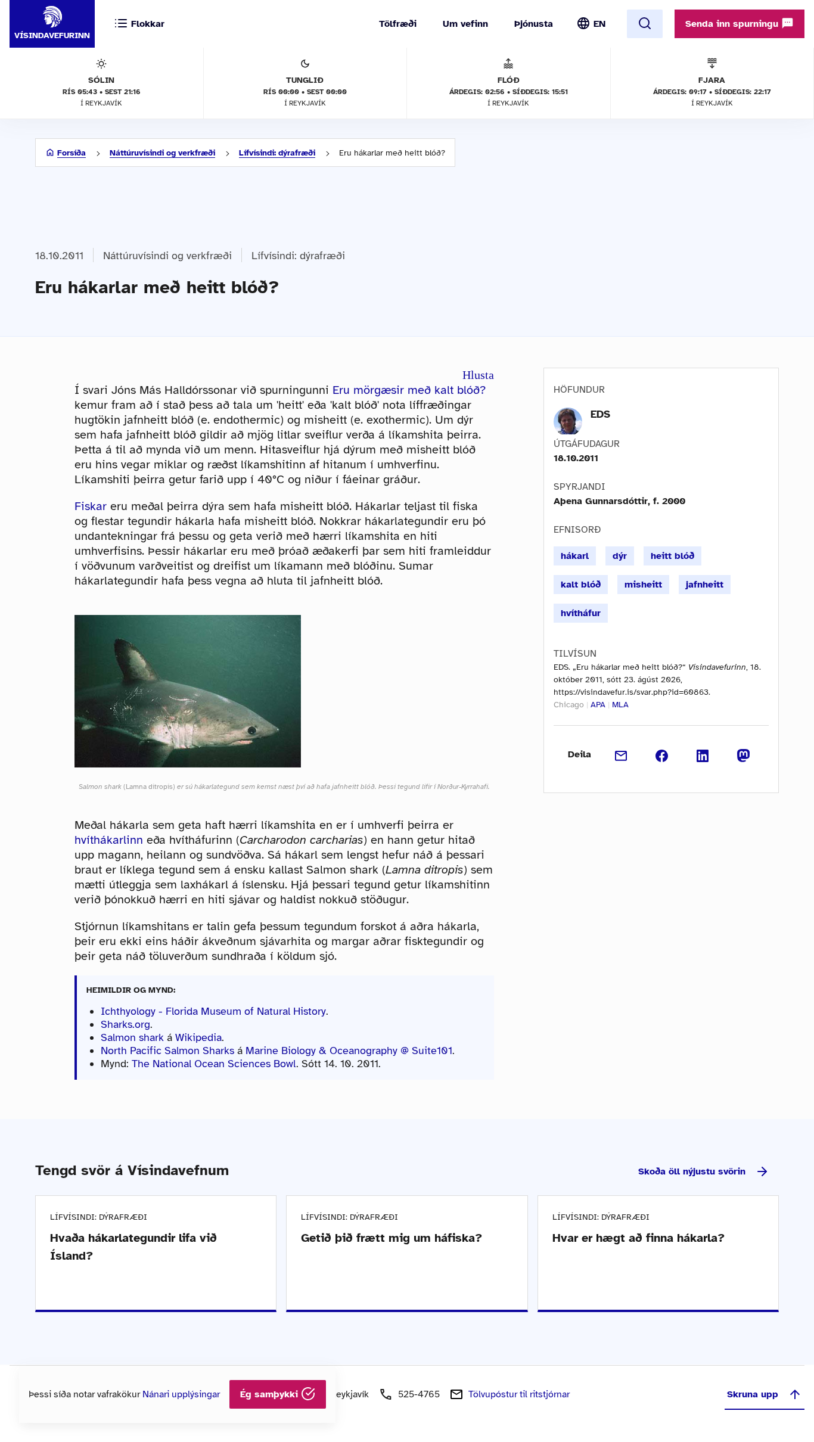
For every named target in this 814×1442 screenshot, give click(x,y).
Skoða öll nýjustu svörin (691, 1171)
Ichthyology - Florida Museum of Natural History (213, 1011)
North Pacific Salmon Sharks (167, 1050)
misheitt (643, 585)
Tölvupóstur (519, 1394)
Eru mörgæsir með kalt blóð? (409, 390)
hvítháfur (581, 613)
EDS (600, 414)
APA (598, 705)
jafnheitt (704, 585)
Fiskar (90, 506)
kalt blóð (581, 585)
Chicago (569, 705)
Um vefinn (465, 24)
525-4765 (419, 1394)
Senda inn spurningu (733, 24)
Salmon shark (132, 1037)
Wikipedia (198, 1037)
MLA (620, 705)
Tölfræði (398, 24)
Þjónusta (533, 24)
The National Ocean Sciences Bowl (214, 1063)
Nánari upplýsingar (181, 1394)
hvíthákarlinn (108, 839)
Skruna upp (752, 1394)
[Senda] (621, 754)
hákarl (575, 556)
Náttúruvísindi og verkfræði (162, 153)
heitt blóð (672, 556)
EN (599, 24)
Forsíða (71, 153)
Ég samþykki (270, 1394)
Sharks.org (125, 1024)
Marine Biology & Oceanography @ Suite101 (349, 1050)
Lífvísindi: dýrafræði (277, 153)
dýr (620, 556)
